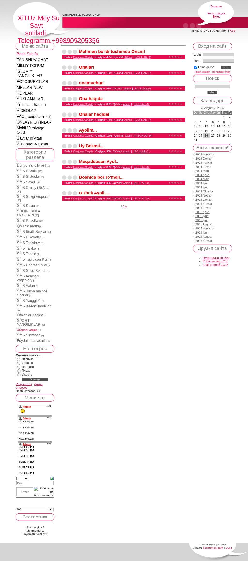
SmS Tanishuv (28, 243)
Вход (216, 16)
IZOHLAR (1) (143, 57)
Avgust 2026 (212, 108)
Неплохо (28, 367)
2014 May (202, 179)
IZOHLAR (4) (145, 135)
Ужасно (27, 374)
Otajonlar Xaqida (30, 315)
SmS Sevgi (26, 182)
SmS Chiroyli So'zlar (33, 188)
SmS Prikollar (28, 220)
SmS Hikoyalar (29, 237)
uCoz (229, 547)
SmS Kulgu (26, 205)
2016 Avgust (203, 236)
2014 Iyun (202, 183)
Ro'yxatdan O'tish (221, 72)
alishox (127, 88)
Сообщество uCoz (215, 261)
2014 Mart (202, 171)
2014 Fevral (203, 167)
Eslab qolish (206, 67)
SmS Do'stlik (27, 171)
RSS (233, 30)
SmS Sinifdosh (28, 335)
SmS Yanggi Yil (29, 301)
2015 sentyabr (204, 228)
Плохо (26, 370)
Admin (128, 57)
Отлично (28, 359)
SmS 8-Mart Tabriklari (34, 306)
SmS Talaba (26, 248)
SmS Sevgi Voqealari (33, 197)
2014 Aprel (202, 175)
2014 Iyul (201, 187)
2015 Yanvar (203, 204)
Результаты (24, 384)
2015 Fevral (203, 208)
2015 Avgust (203, 224)
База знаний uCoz (215, 264)
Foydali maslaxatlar (32, 341)
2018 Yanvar (203, 241)
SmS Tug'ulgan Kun (32, 259)
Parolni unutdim (202, 72)
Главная (216, 6)
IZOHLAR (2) (143, 119)
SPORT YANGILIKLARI (29, 322)
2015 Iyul (201, 220)
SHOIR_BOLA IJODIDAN (28, 213)
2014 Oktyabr (204, 191)
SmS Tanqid (26, 254)
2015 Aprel (202, 212)
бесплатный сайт (213, 547)
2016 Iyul (201, 232)
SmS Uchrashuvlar (32, 265)
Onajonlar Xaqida (27, 329)
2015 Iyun (202, 216)
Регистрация (216, 13)
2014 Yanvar (203, 162)
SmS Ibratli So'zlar (31, 232)
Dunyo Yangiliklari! (31, 165)
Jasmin (129, 135)
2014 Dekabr (204, 199)
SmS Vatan (26, 286)
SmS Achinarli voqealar (28, 278)
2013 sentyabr (204, 154)
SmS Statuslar (28, 176)
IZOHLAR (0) (143, 72)
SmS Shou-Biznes (31, 271)
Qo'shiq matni (28, 226)
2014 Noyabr (204, 195)
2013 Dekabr (204, 158)
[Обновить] (52, 478)
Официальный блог (216, 258)
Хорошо (27, 363)
